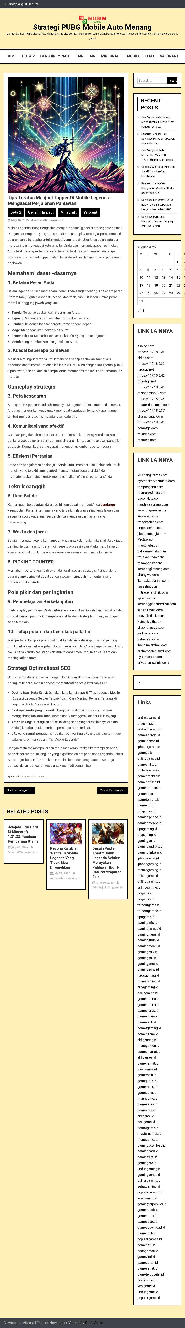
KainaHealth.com (149, 621)
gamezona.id (146, 1092)
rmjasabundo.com (150, 557)
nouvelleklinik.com (150, 615)
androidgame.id (148, 717)
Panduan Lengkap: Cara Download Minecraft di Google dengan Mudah (158, 138)
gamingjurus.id (148, 940)
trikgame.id (145, 723)
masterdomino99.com (153, 404)
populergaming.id (149, 1192)
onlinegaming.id (148, 887)
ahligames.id (146, 1057)
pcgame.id (145, 893)
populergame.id (148, 1297)
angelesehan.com (150, 527)
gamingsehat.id (148, 1174)
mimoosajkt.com (149, 563)
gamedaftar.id (147, 1262)
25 (148, 293)
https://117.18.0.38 (151, 398)
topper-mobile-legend (33, 776)
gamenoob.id (146, 1233)
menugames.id (148, 1045)
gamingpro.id (146, 1163)
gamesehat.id (147, 1268)
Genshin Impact (55, 56)
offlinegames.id (148, 758)
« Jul (140, 311)
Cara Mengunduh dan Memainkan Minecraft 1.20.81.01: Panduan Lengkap (157, 155)
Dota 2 (28, 56)
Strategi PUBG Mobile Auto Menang (92, 27)
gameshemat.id (148, 1051)
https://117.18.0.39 (151, 363)
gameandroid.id (148, 735)
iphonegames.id (149, 746)
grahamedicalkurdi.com (154, 651)
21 (171, 285)
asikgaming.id (147, 993)
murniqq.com (147, 434)
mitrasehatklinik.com (152, 592)
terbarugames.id (149, 911)
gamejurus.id (146, 1081)
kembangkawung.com (153, 569)
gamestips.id (146, 793)
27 (163, 293)
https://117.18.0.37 (151, 410)
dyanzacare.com (149, 657)
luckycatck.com (148, 516)
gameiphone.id (148, 741)
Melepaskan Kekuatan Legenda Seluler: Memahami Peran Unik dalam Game (114, 790)
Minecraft (111, 56)
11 (148, 277)
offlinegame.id (147, 875)
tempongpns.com (150, 487)
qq (139, 682)
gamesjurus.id (147, 1010)
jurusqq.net (145, 369)
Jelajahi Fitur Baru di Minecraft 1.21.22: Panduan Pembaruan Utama (23, 834)
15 (178, 277)
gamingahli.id (147, 958)
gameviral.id (146, 1256)
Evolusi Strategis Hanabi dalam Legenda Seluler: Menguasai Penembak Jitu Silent (21, 790)
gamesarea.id (147, 1104)
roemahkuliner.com (151, 492)
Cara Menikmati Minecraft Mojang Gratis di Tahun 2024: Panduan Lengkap (157, 122)
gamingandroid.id (149, 846)
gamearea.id (146, 1110)
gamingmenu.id (148, 946)
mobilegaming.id (149, 870)
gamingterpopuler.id (151, 1204)
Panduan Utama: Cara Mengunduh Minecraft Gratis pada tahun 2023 (157, 188)
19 (156, 285)
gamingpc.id (146, 840)
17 (141, 285)
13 (163, 277)
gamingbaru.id (147, 1151)
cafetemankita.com (151, 551)
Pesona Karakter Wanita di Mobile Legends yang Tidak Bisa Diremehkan (64, 858)
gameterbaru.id (148, 799)
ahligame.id (145, 1116)
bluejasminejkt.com (151, 533)
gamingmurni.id (148, 934)
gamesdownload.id (151, 1227)
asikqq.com (145, 346)
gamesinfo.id (146, 764)
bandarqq (108, 504)
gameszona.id (147, 1034)
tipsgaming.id (147, 829)
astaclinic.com (148, 639)
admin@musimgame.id (49, 220)
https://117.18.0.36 (151, 352)
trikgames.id (146, 811)
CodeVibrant (95, 1322)
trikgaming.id (146, 834)
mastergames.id (149, 1133)
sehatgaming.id (148, 1186)
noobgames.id (147, 1251)
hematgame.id (147, 1128)
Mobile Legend (140, 56)
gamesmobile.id (149, 776)
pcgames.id (145, 899)
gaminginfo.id (147, 922)
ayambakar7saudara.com (156, 481)
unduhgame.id (147, 1292)
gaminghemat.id (149, 928)
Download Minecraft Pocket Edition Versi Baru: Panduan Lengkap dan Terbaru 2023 (157, 204)
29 (178, 293)
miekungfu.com (148, 545)
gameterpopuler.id (150, 1274)
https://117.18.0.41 (151, 387)
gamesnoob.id (147, 1209)
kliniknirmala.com (150, 610)
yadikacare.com (149, 633)
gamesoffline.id (148, 782)
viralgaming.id (147, 1198)
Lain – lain (85, 56)
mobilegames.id (149, 770)
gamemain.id (146, 1075)
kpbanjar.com (147, 598)
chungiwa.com (148, 574)
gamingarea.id (147, 963)
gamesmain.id (147, 1016)
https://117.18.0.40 (151, 422)
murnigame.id (147, 1098)
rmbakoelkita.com (150, 522)
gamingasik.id (147, 952)
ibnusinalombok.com (152, 645)
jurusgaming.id (148, 975)
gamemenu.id (147, 1086)
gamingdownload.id (151, 1145)
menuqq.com (147, 440)
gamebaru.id (146, 1245)
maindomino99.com (151, 393)
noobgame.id (146, 1280)
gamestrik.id (146, 805)
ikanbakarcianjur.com (153, 580)
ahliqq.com (145, 358)
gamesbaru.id (147, 1221)
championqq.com (150, 416)
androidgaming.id (149, 729)
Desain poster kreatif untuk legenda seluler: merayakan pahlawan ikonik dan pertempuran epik (106, 862)
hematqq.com (147, 428)
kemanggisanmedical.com (156, 604)
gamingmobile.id (149, 823)
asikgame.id (146, 1122)
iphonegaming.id (149, 864)
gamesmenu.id (148, 998)
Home (11, 56)
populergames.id (149, 1239)
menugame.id (147, 1139)
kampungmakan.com (152, 510)
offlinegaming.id (148, 881)
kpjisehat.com (147, 586)
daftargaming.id (148, 1180)
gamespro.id (146, 1215)
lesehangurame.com (152, 475)
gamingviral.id (147, 1157)
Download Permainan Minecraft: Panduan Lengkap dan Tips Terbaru (157, 221)
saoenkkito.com (149, 498)
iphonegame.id (148, 858)
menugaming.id (148, 981)
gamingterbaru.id (149, 852)
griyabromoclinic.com (153, 662)
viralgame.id (146, 1286)
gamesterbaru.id (149, 788)
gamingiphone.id (149, 817)
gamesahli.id (146, 1022)
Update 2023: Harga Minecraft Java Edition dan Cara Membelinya (158, 171)
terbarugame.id (148, 905)
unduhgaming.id (149, 1169)
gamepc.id (145, 752)
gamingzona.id (148, 969)
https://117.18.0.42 (151, 375)
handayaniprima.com (152, 504)
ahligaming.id (147, 1040)
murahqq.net (146, 381)
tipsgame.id (145, 917)
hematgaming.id (149, 1028)
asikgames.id (147, 1069)
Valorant (169, 56)
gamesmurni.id (148, 1004)
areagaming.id (147, 987)
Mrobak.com (146, 539)
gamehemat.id (147, 1063)
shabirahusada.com (151, 627)
